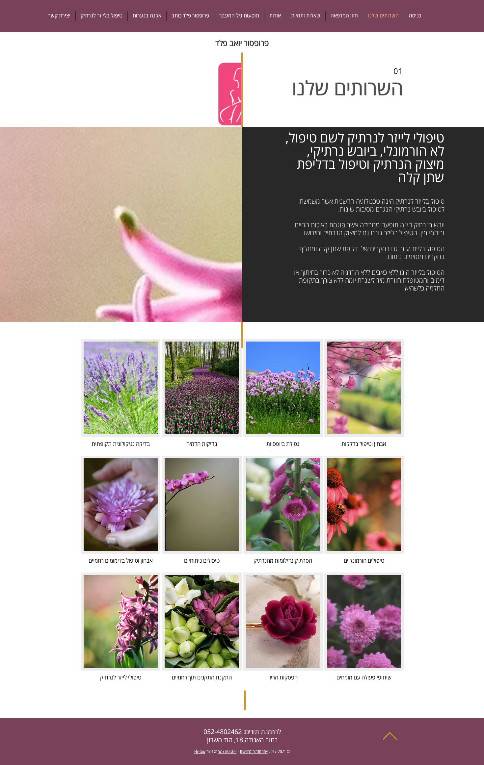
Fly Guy (199, 751)
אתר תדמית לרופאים (254, 751)
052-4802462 (222, 732)
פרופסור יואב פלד (242, 43)
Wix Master (227, 751)
